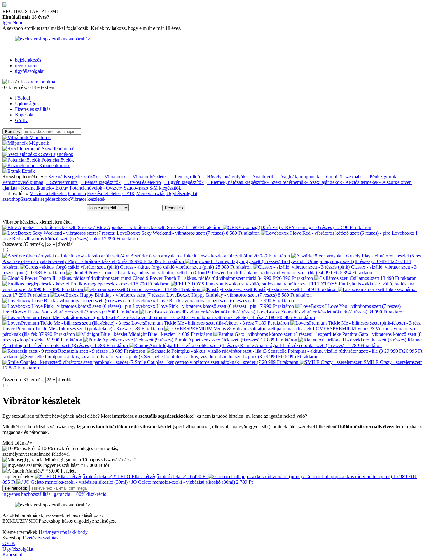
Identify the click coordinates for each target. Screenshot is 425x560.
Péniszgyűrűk (381, 176)
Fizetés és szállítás (32, 109)
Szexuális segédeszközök (45, 199)
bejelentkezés (28, 60)
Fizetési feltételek (104, 193)
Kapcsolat (25, 114)
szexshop (11, 199)
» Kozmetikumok (34, 188)
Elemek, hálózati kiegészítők (237, 182)
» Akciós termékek (360, 182)
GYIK (21, 120)
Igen (6, 22)
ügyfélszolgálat (29, 71)
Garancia (77, 193)
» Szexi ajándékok (324, 182)
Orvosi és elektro (142, 182)
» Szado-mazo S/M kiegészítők (150, 188)
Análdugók (261, 176)
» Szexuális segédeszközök (71, 176)
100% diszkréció (90, 494)
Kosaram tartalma (38, 81)
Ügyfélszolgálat (181, 193)
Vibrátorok (113, 176)
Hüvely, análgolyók (224, 176)
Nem (17, 22)
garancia (62, 494)
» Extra (59, 188)
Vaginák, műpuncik (298, 176)
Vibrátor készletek (148, 176)
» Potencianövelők (84, 188)
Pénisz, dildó (185, 176)
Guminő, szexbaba (342, 176)
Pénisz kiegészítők (101, 182)
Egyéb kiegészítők (184, 182)
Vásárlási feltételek (48, 193)
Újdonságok (27, 103)
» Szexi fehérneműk (286, 182)
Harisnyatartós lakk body (63, 532)
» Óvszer (111, 188)
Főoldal (22, 98)
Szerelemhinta (62, 182)
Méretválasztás (150, 193)
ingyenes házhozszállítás (26, 494)
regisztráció (26, 65)
